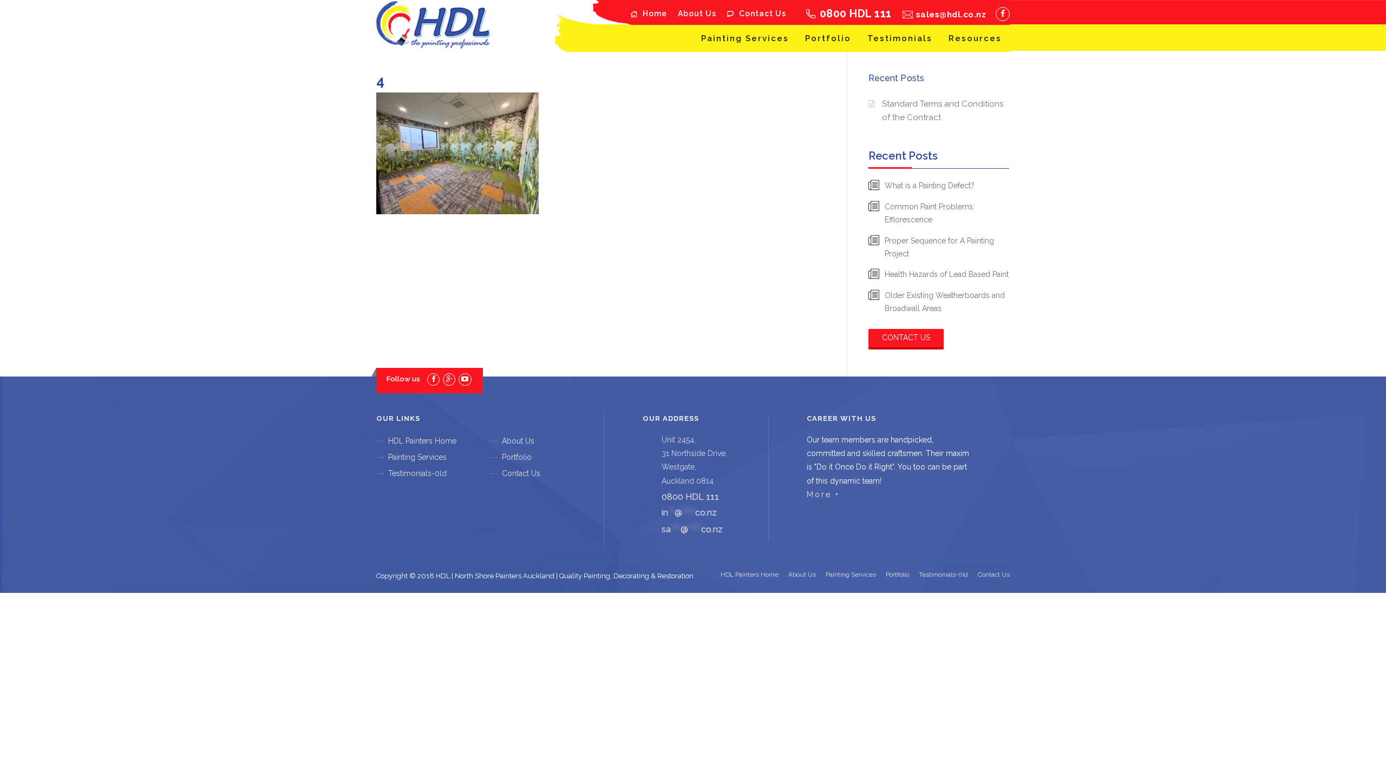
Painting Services (745, 38)
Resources (975, 38)
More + (823, 494)
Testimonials (899, 38)
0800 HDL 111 (856, 13)
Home (655, 13)
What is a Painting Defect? (930, 185)
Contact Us (762, 13)
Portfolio (828, 38)
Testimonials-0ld (417, 473)
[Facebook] (1003, 14)
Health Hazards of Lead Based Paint (947, 274)
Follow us (403, 379)
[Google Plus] (449, 379)
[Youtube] (465, 379)
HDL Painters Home (422, 441)
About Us (697, 13)
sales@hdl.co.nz (951, 14)
